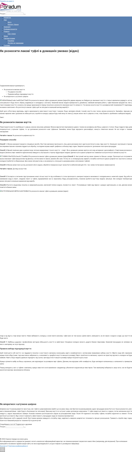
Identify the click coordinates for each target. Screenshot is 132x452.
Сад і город (12, 34)
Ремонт (7, 31)
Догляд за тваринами (15, 43)
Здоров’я (7, 27)
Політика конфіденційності (18, 446)
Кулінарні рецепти (10, 29)
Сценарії (7, 45)
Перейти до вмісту (7, 1)
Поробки (11, 41)
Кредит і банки (13, 24)
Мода (6, 36)
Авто (9, 22)
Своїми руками (9, 38)
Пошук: (3, 14)
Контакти (3, 446)
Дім (5, 20)
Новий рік (7, 18)
